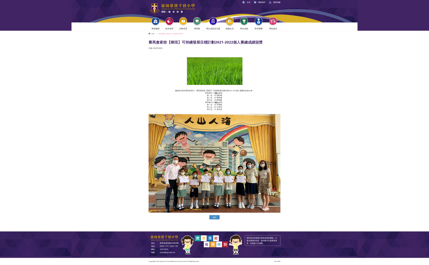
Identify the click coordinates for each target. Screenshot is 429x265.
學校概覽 (155, 28)
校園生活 (230, 28)
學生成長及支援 (213, 28)
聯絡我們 (261, 2)
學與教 (197, 28)
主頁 (248, 2)
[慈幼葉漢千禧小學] (172, 13)
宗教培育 (183, 28)
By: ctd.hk (277, 261)
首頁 (152, 34)
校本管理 (169, 28)
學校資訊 (273, 28)
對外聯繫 (259, 28)
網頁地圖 (276, 2)
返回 (214, 217)
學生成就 (244, 28)
